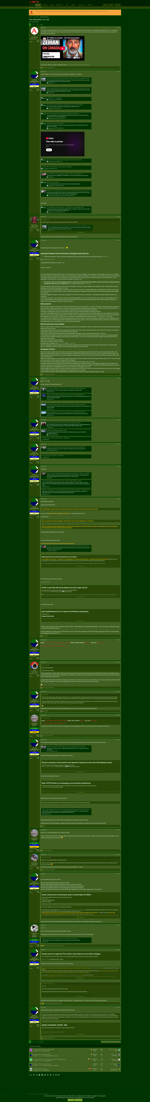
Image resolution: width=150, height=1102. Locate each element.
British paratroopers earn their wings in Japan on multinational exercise (66, 412)
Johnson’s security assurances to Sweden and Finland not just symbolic (66, 447)
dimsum (35, 1051)
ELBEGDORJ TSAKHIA (48, 259)
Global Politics (47, 1051)
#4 (119, 240)
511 (56, 1051)
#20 (119, 1007)
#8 (119, 466)
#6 (119, 419)
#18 (119, 925)
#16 (119, 854)
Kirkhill (35, 1056)
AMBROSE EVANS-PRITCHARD (48, 766)
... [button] (35, 24)
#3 (119, 216)
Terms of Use (61, 343)
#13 (119, 715)
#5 (119, 378)
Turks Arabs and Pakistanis (42, 1054)
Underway (36, 1070)
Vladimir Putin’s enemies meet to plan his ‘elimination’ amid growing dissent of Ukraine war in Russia (74, 191)
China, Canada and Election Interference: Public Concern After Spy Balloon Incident (69, 78)
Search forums (38, 7)
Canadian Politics (48, 1060)
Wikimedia (105, 256)
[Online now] (34, 861)
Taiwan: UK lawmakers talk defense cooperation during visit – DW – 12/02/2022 (68, 473)
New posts (31, 7)
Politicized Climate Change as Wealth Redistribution (50, 1059)
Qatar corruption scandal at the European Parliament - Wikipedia (64, 160)
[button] (64, 4)
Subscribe (45, 5)
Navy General (47, 1070)
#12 (119, 691)
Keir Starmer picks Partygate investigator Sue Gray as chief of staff (64, 105)
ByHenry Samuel (45, 959)
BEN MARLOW (45, 898)
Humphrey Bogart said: (47, 983)
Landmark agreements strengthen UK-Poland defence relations (64, 423)
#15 (119, 830)
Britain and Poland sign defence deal (56, 430)
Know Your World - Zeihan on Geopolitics (78, 65)
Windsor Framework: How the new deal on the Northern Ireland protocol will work (69, 546)
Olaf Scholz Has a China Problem (55, 123)
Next (41, 24)
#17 (119, 873)
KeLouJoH (36, 1060)
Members (90, 5)
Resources (81, 5)
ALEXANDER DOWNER (47, 787)
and (48, 67)
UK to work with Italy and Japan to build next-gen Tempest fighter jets (65, 394)
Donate (52, 5)
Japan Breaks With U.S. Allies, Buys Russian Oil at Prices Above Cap (60, 938)
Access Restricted (45, 582)
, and (49, 869)
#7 (119, 444)
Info (67, 5)
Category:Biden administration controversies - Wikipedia (56, 167)
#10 (119, 640)
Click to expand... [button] (80, 232)
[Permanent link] (41, 243)
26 (37, 24)
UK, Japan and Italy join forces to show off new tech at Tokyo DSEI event (66, 388)
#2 (119, 71)
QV (31, 22)
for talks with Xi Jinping (96, 968)
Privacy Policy (71, 343)
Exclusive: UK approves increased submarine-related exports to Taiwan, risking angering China (67, 489)
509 (51, 1051)
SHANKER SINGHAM (46, 591)
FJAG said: (44, 694)
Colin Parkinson (114, 1070)
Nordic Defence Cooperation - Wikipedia (53, 455)
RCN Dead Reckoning (40, 1069)
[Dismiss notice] (119, 11)
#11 (119, 662)
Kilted (116, 1051)
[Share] (117, 28)
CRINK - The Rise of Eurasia (42, 1064)
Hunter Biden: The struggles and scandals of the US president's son (65, 174)
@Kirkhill (43, 928)
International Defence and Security (50, 1056)
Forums (38, 5)
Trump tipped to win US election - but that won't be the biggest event (65, 207)
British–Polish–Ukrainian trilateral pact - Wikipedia (55, 438)
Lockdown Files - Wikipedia (54, 98)
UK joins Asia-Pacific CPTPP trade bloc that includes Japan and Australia (66, 746)
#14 (119, 739)
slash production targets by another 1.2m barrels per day (73, 910)
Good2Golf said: (45, 857)
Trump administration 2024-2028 (44, 1049)
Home (31, 5)
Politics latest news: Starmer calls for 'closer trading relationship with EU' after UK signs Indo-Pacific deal (70, 809)
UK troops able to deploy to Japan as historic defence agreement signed (66, 404)
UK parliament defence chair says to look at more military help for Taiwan (62, 481)
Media (73, 5)
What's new (59, 5)
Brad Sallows (114, 1055)
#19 (119, 949)
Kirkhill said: (44, 219)
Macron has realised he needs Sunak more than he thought (63, 113)
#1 (119, 27)
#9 (119, 499)
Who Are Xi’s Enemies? (53, 182)
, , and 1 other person (53, 945)
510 (53, 1051)
